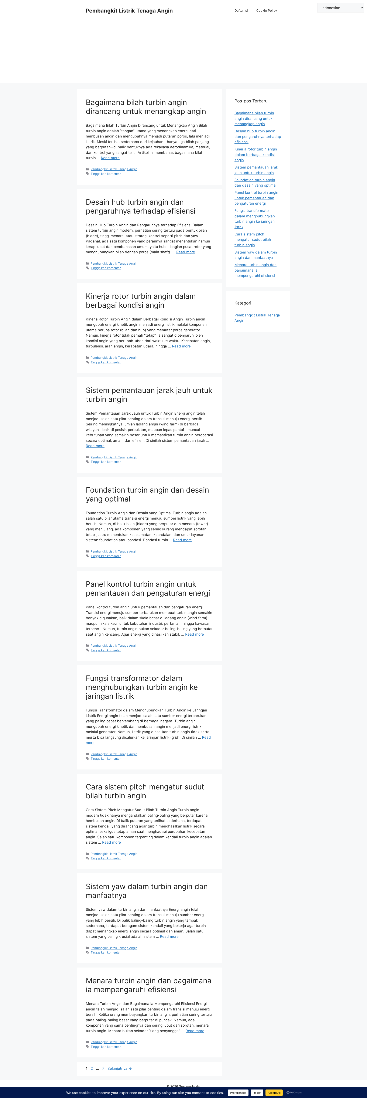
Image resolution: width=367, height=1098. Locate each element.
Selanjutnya (119, 1068)
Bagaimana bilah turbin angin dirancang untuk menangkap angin (146, 107)
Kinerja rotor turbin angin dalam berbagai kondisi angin (141, 300)
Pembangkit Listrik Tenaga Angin (129, 10)
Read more (110, 158)
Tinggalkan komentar (106, 174)
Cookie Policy (266, 11)
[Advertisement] (183, 53)
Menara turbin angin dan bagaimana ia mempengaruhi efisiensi (149, 985)
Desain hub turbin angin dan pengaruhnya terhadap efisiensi (140, 206)
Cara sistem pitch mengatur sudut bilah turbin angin (145, 791)
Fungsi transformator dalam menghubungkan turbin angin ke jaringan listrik (142, 687)
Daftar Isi (241, 11)
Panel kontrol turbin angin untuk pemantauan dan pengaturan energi (148, 588)
